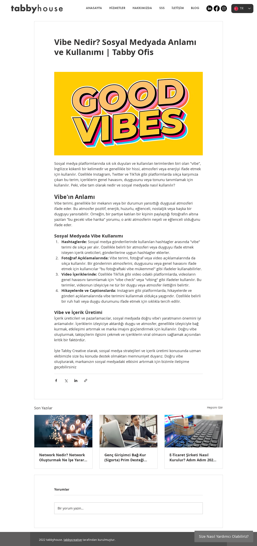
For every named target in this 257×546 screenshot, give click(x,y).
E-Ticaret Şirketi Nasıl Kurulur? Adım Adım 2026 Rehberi (192, 457)
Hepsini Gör (215, 407)
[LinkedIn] (209, 8)
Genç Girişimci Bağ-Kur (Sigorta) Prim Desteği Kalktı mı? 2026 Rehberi (125, 457)
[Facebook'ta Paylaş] (56, 380)
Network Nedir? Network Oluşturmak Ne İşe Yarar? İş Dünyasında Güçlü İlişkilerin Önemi (62, 457)
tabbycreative (73, 540)
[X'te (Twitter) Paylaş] (66, 380)
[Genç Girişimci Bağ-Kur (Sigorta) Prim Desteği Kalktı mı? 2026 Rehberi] (129, 431)
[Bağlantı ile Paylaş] (86, 380)
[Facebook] (217, 8)
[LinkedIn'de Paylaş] (76, 380)
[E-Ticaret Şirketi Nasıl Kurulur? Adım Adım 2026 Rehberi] (194, 431)
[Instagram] (224, 8)
